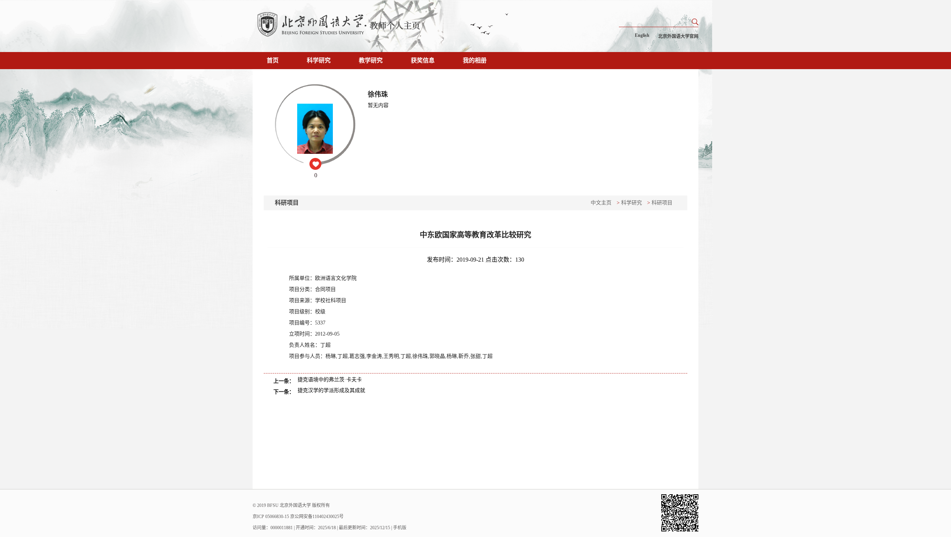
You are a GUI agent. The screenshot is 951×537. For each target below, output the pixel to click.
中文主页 (601, 203)
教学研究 (371, 60)
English (642, 35)
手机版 (399, 527)
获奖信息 (423, 60)
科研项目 (662, 203)
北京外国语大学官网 (678, 36)
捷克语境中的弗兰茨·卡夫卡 (330, 379)
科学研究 (319, 60)
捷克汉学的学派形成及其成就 (331, 390)
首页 (273, 60)
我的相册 (475, 60)
